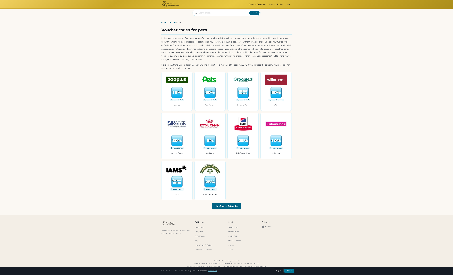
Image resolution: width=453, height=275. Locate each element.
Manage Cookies (234, 241)
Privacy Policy (233, 232)
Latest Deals (199, 227)
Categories (172, 22)
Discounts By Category (257, 4)
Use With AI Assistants (203, 250)
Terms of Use (233, 227)
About (230, 250)
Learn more (212, 271)
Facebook (268, 227)
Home (163, 22)
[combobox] (223, 13)
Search (254, 13)
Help (288, 4)
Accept (289, 271)
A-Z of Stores (200, 236)
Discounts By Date (276, 4)
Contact (231, 245)
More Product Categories (226, 206)
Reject (278, 271)
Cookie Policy (233, 236)
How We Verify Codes (203, 245)
